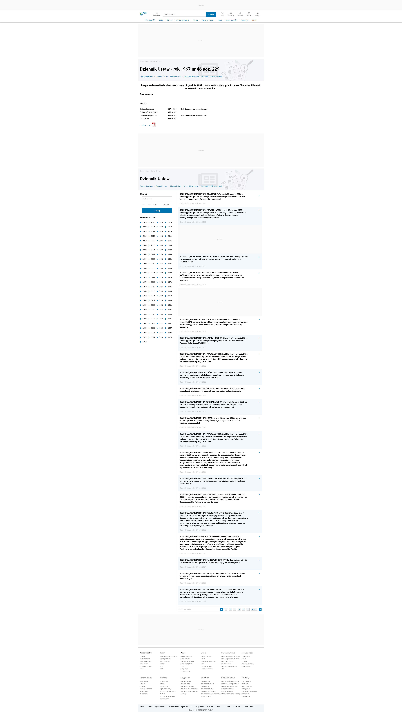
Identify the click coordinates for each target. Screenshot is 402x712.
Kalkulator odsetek (207, 689)
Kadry (161, 20)
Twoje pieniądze (208, 20)
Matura (162, 694)
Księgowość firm (146, 653)
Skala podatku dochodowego (231, 694)
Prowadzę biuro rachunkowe (230, 659)
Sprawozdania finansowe (229, 666)
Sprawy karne (185, 659)
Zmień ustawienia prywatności (180, 707)
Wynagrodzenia (165, 659)
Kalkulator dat (205, 681)
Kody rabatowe (247, 686)
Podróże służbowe (227, 689)
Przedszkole (164, 681)
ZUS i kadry (144, 664)
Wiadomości (246, 656)
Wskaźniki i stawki (228, 678)
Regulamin (200, 707)
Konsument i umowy (187, 661)
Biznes (169, 20)
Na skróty (245, 678)
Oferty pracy (246, 696)
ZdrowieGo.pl (246, 681)
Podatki (142, 656)
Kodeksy (183, 694)
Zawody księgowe (146, 666)
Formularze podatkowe (249, 691)
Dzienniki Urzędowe (191, 76)
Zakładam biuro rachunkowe (230, 656)
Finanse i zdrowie (207, 669)
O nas (142, 707)
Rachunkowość (145, 659)
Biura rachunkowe (228, 653)
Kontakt (227, 707)
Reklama (236, 707)
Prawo (195, 20)
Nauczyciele (164, 686)
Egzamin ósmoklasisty (167, 696)
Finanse (244, 661)
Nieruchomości (231, 20)
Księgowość (150, 20)
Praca (182, 666)
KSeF (254, 20)
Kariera (210, 707)
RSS (218, 707)
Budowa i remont (247, 664)
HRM (162, 669)
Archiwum (245, 684)
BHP (161, 666)
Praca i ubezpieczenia (208, 661)
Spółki (203, 659)
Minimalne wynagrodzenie (230, 684)
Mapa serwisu (249, 707)
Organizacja (144, 681)
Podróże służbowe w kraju (230, 681)
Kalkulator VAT (206, 686)
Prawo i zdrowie (186, 671)
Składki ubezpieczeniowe (229, 686)
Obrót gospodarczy (146, 661)
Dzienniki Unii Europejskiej (211, 76)
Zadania (142, 686)
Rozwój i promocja (146, 689)
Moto (220, 20)
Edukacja (244, 20)
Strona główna (144, 61)
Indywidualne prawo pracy (168, 656)
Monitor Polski (175, 76)
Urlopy (162, 664)
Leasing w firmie (206, 666)
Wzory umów (246, 689)
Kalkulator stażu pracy (208, 691)
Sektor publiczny (182, 20)
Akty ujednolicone (146, 76)
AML (222, 669)
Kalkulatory (205, 678)
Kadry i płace (144, 691)
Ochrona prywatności (156, 707)
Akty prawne (185, 678)
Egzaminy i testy (165, 689)
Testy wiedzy (164, 699)
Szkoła (162, 684)
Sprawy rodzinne (186, 656)
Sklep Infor (184, 669)
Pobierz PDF (145, 125)
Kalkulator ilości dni (207, 684)
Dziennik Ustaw (156, 61)
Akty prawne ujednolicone (189, 691)
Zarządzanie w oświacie (168, 691)
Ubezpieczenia (165, 661)
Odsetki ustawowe (227, 691)
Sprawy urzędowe (186, 664)
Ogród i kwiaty (246, 666)
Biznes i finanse (206, 656)
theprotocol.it (246, 694)
